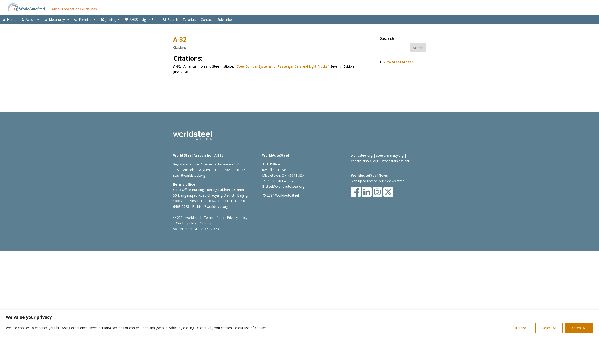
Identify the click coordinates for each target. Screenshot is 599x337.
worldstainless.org (395, 161)
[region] (299, 323)
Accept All (579, 328)
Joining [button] (111, 19)
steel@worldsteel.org (189, 175)
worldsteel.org (362, 155)
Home (11, 19)
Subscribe (224, 19)
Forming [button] (85, 19)
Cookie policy (185, 223)
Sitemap (205, 223)
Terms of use (214, 217)
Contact (207, 19)
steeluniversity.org (390, 155)
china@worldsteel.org (212, 206)
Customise (519, 328)
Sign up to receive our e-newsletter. (378, 181)
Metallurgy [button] (57, 19)
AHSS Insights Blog (144, 19)
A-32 (179, 39)
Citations (179, 47)
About (30, 19)
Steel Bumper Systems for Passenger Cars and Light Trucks (282, 66)
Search (173, 19)
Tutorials (189, 19)
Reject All (549, 328)
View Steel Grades (398, 62)
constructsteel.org (364, 161)
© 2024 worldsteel (187, 217)
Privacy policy (237, 217)
